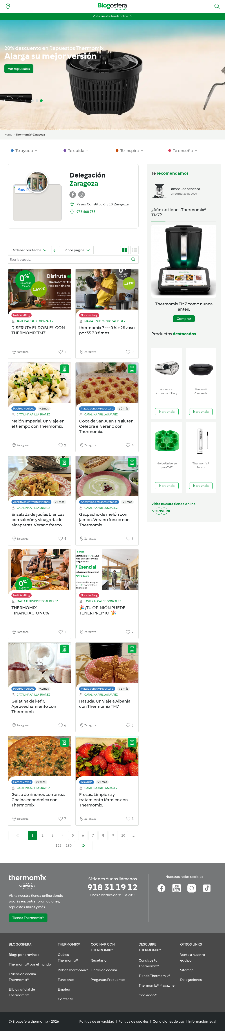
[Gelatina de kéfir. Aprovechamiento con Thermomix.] (39, 668)
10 (123, 835)
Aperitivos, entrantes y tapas (31, 502)
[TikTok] (207, 888)
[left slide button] (8, 100)
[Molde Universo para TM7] (167, 441)
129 (59, 845)
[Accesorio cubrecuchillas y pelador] (167, 367)
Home (8, 134)
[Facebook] (161, 888)
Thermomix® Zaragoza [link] (30, 134)
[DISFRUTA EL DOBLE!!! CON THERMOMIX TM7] (39, 294)
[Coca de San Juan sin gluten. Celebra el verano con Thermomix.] (107, 387)
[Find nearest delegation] (7, 6)
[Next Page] (83, 845)
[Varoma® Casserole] (201, 367)
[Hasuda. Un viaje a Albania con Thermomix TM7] (107, 668)
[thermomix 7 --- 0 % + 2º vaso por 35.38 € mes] (107, 294)
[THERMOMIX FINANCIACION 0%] (39, 574)
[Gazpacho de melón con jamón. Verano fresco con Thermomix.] (107, 481)
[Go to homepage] (112, 6)
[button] (217, 6)
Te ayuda (86, 782)
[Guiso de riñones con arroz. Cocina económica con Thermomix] (39, 761)
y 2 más (44, 408)
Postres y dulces (23, 408)
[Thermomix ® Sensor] (201, 441)
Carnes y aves (22, 782)
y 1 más (59, 502)
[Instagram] (192, 888)
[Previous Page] (17, 835)
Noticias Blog (21, 315)
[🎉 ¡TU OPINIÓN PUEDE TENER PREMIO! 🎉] (107, 574)
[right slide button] (21, 100)
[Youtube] (176, 888)
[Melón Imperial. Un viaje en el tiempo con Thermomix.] (39, 387)
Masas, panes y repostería (97, 408)
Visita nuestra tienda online (110, 16)
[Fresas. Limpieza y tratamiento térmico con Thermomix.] (107, 761)
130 (69, 845)
